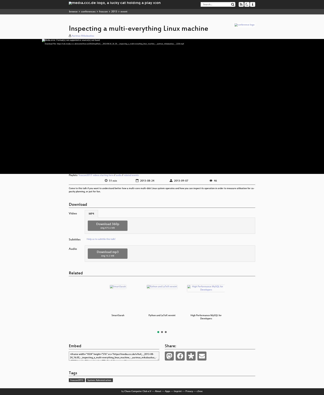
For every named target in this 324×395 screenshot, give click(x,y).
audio (119, 175)
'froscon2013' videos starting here (96, 175)
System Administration (99, 380)
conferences (88, 11)
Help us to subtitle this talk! (101, 239)
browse (73, 11)
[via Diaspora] (191, 356)
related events (131, 175)
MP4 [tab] (91, 213)
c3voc (200, 391)
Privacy (189, 391)
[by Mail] (201, 356)
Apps (167, 391)
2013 (114, 11)
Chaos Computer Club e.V (137, 391)
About (158, 391)
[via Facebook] (180, 356)
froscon (103, 11)
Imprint (178, 391)
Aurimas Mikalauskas (83, 36)
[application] (162, 106)
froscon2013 (76, 380)
